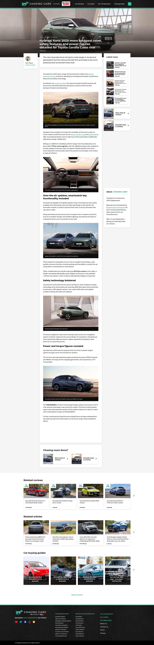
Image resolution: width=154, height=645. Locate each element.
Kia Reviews (79, 625)
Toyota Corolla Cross (77, 134)
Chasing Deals (119, 4)
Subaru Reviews (80, 629)
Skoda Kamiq (93, 134)
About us (103, 623)
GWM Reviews (79, 623)
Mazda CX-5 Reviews (60, 629)
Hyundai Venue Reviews (61, 627)
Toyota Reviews (80, 636)
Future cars (54, 37)
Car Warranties (106, 620)
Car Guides (104, 617)
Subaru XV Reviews (60, 618)
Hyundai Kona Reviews (61, 625)
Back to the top (77, 595)
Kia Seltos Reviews (60, 616)
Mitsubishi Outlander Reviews (63, 621)
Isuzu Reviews (79, 631)
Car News (90, 4)
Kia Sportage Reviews (61, 636)
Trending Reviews (62, 614)
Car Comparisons (104, 4)
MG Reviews (79, 616)
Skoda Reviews (80, 621)
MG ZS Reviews (59, 623)
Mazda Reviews (80, 633)
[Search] (129, 4)
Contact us (104, 627)
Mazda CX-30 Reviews (61, 633)
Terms (102, 630)
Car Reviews (79, 4)
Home (41, 37)
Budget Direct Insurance (115, 207)
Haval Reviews (79, 618)
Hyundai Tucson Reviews (62, 631)
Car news (47, 37)
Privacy (103, 633)
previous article (60, 83)
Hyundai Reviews (80, 627)
